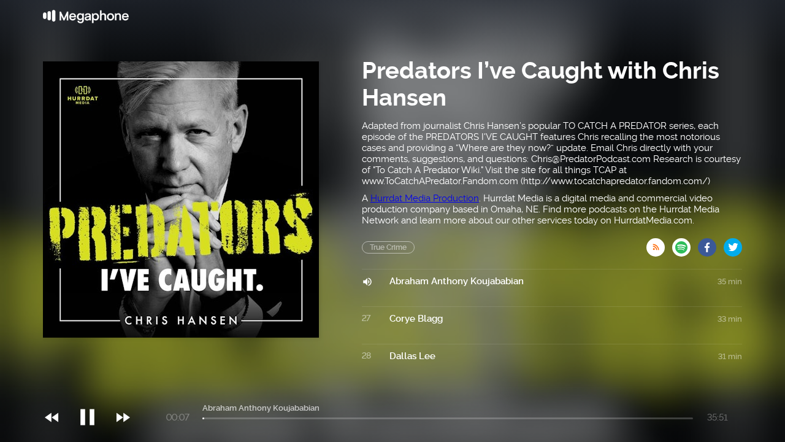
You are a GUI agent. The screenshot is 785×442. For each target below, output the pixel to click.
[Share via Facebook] (711, 243)
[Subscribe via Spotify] (685, 243)
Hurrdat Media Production (424, 198)
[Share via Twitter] (733, 243)
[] (93, 392)
